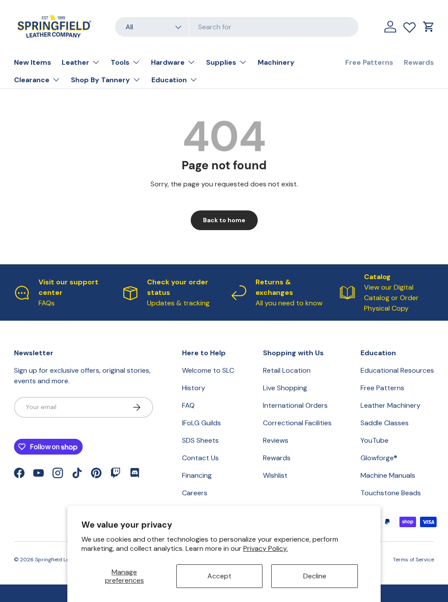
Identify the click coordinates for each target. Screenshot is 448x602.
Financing (197, 475)
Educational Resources (397, 370)
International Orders (295, 405)
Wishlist (275, 475)
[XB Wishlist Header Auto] (409, 25)
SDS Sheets (200, 440)
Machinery (276, 62)
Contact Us (200, 457)
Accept (219, 576)
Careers (194, 492)
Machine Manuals (387, 475)
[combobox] (236, 27)
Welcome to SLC (208, 370)
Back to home (224, 220)
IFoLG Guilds (201, 422)
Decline (314, 576)
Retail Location (287, 370)
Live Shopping (285, 387)
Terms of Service (413, 559)
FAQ (188, 405)
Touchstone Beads (390, 492)
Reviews (275, 440)
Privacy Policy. (265, 548)
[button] (428, 26)
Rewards (419, 62)
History (193, 387)
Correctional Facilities (297, 422)
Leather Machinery (390, 405)
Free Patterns (369, 62)
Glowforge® (378, 457)
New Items (32, 62)
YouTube (374, 440)
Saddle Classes (384, 422)
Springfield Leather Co (63, 559)
